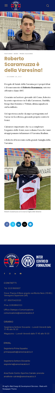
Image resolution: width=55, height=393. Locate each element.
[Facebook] (6, 224)
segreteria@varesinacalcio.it (17, 364)
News (16, 53)
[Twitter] (12, 224)
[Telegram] (30, 224)
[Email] (24, 224)
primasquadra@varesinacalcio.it (18, 352)
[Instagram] (10, 274)
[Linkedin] (18, 224)
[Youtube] (21, 274)
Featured (8, 53)
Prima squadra (26, 53)
